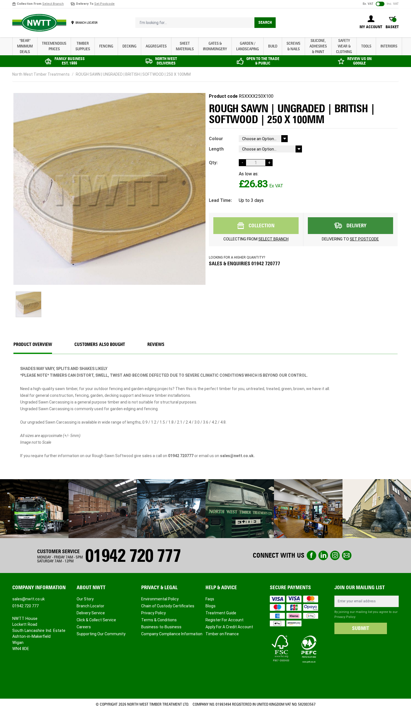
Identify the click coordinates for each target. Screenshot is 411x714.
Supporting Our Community (101, 634)
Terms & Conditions (159, 620)
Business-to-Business (161, 627)
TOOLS (366, 46)
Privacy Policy (153, 613)
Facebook (311, 555)
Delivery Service (91, 613)
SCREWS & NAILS (293, 46)
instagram (335, 555)
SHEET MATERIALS (185, 46)
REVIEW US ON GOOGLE (359, 61)
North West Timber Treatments (41, 74)
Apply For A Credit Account (229, 627)
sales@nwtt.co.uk (28, 599)
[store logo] (39, 22)
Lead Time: (220, 200)
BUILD (272, 46)
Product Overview (32, 344)
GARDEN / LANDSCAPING (247, 46)
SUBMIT (360, 628)
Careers (84, 627)
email (346, 555)
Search (265, 22)
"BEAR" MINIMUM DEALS (25, 46)
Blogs (211, 606)
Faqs (210, 599)
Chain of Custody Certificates (167, 606)
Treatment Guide (221, 613)
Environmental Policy (160, 599)
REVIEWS (155, 344)
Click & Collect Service (96, 620)
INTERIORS (389, 46)
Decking (129, 46)
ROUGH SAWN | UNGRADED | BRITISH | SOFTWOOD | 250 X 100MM (133, 74)
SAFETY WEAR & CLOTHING (344, 46)
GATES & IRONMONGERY (215, 46)
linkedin (323, 555)
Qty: (213, 162)
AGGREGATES (156, 46)
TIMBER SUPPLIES (82, 46)
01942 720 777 (133, 555)
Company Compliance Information (171, 634)
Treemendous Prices (54, 46)
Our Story (85, 599)
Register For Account (225, 620)
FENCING (106, 46)
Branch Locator (90, 606)
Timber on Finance (222, 634)
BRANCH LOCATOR (86, 23)
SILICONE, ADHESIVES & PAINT (318, 46)
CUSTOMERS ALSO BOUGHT (99, 344)
